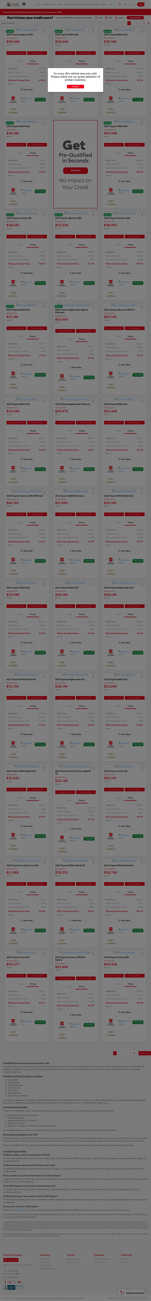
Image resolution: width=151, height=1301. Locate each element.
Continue (75, 87)
